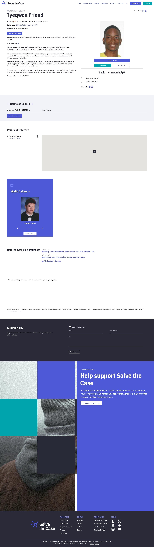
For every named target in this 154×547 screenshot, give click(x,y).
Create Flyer (102, 65)
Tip (70, 336)
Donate (147, 3)
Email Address (113, 330)
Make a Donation (90, 403)
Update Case (121, 65)
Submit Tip (73, 352)
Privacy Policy (94, 544)
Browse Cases (87, 3)
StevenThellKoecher (101, 523)
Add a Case (135, 3)
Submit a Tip (110, 60)
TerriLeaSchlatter (100, 530)
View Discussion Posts (15, 33)
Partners (80, 527)
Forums (96, 3)
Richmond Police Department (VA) (26, 25)
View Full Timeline (14, 116)
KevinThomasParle (100, 520)
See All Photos (29, 234)
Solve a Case (64, 523)
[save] (18, 228)
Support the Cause (66, 527)
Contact (121, 3)
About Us (113, 3)
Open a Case (64, 520)
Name (70, 330)
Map (79, 3)
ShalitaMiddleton (99, 527)
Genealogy (104, 3)
